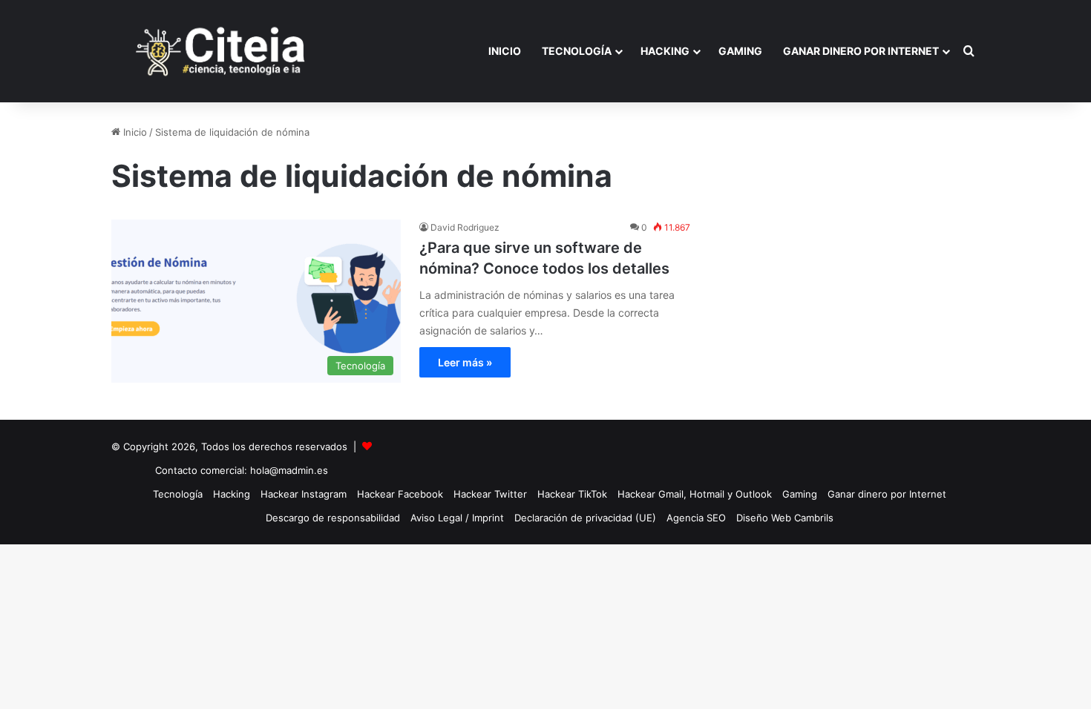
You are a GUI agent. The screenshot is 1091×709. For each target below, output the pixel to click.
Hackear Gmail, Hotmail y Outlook (694, 494)
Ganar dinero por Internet (861, 50)
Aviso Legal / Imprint (457, 518)
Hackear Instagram (304, 494)
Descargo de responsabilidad (333, 518)
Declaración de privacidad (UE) (585, 518)
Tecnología (577, 50)
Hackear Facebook (400, 494)
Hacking (664, 50)
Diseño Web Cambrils (784, 518)
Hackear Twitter (490, 494)
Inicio (504, 50)
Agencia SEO (696, 518)
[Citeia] (221, 51)
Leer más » (465, 362)
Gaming (740, 50)
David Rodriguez (464, 227)
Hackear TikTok (572, 494)
